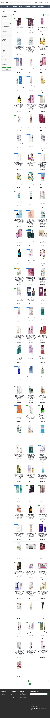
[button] (2, 23)
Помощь (22, 691)
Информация (13, 691)
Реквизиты (13, 695)
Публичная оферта (4, 694)
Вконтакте (31, 699)
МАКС (36, 699)
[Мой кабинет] (41, 2)
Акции (12, 693)
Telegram (33, 699)
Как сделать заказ (23, 693)
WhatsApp (38, 699)
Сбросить (6, 69)
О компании (3, 693)
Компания (3, 691)
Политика (12, 697)
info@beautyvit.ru (34, 706)
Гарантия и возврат (23, 697)
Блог (11, 694)
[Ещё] (47, 6)
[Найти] (29, 2)
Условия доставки (23, 695)
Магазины (3, 695)
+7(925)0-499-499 (37, 2)
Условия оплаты (23, 694)
